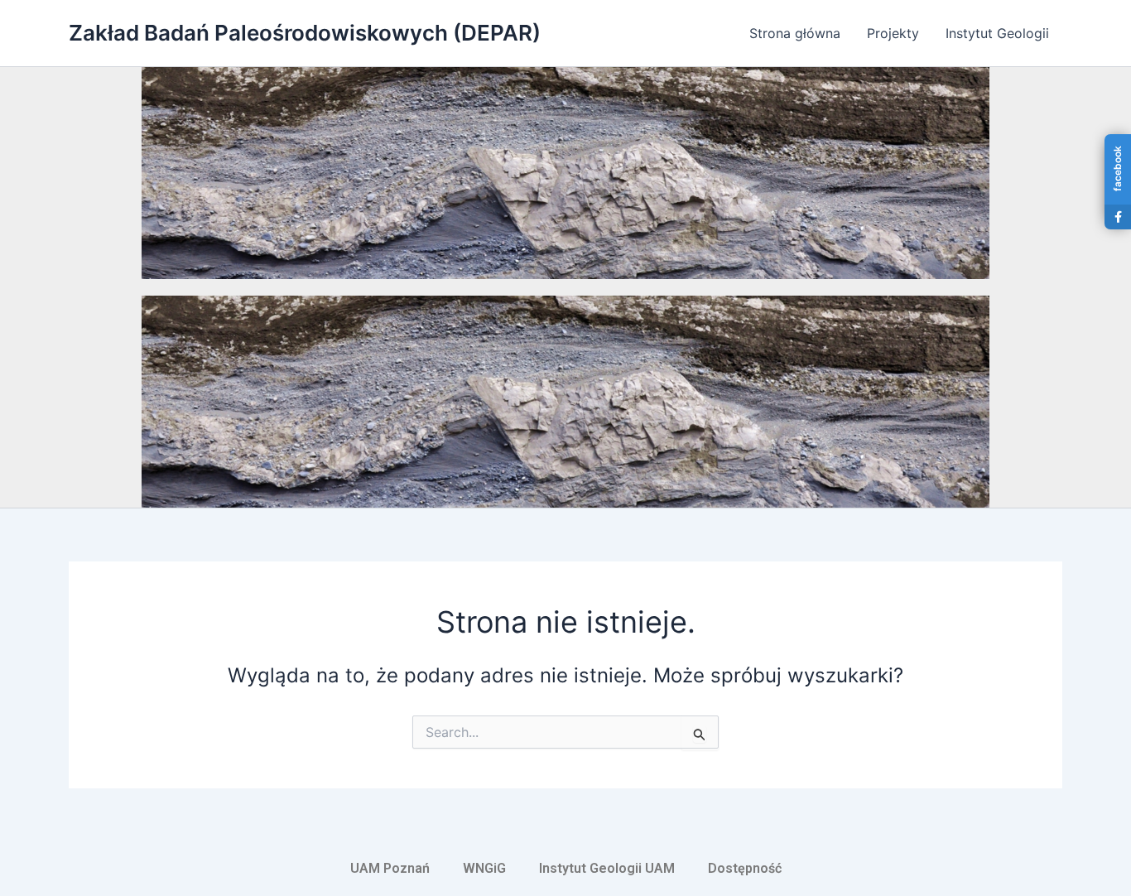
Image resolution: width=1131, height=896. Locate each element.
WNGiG (484, 868)
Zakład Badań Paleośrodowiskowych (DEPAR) (305, 33)
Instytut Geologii (997, 33)
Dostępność (745, 868)
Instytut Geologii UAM (607, 868)
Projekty (893, 33)
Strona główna (794, 33)
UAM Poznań (390, 868)
